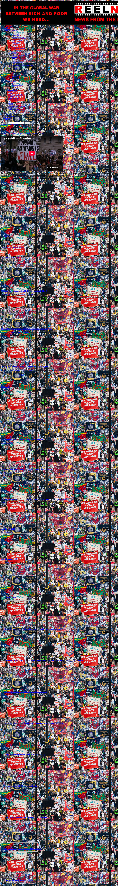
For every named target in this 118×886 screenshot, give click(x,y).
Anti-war (10, 93)
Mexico (14, 73)
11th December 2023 (7, 443)
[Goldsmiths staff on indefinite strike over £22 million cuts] (23, 685)
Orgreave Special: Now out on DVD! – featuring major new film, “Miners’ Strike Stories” (34, 499)
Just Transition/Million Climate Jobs (22, 65)
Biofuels (14, 58)
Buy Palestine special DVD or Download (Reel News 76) (22, 439)
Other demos (12, 111)
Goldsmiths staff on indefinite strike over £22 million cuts (25, 692)
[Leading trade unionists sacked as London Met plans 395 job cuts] (19, 361)
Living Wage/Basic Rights (19, 48)
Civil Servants (16, 35)
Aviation (14, 57)
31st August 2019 (6, 562)
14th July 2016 (5, 370)
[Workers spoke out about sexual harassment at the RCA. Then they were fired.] (23, 716)
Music (13, 83)
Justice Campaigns (13, 98)
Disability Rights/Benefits (15, 95)
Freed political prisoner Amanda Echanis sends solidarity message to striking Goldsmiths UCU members (43, 660)
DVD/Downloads (9, 114)
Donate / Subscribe (9, 116)
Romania (14, 76)
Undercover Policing (14, 109)
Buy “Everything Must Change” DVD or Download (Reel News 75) (26, 469)
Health (14, 47)
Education (15, 43)
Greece (14, 71)
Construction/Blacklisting (19, 38)
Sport (13, 86)
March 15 (7, 236)
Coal (13, 60)
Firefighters (15, 45)
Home (6, 27)
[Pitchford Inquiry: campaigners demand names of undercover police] (19, 323)
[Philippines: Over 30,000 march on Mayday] (23, 779)
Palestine (10, 103)
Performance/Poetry (17, 85)
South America (16, 78)
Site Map (7, 119)
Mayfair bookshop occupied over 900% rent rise (22, 849)
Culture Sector (16, 42)
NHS (9, 101)
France (14, 70)
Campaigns (7, 124)
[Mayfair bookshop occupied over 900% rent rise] (23, 842)
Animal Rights (12, 90)
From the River (10, 598)
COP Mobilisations (17, 62)
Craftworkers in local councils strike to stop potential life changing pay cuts (32, 629)
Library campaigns (13, 100)
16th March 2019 (6, 133)
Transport (14, 52)
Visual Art (15, 88)
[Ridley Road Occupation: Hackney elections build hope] (23, 748)
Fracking (14, 63)
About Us (7, 29)
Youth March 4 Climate (37, 133)
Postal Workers (16, 50)
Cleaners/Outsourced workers (20, 37)
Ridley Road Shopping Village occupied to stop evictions (25, 817)
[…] (6, 299)
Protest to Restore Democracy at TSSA (19, 880)
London (6, 235)
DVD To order (5, 387)
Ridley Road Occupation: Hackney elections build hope (25, 755)
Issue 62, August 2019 (9, 559)
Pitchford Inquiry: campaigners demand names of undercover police (26, 329)
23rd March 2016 (6, 332)
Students (10, 104)
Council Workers (17, 40)
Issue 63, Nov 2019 (8, 529)
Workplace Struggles (14, 34)
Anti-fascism (11, 91)
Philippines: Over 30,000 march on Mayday (21, 786)
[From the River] (23, 591)
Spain (13, 80)
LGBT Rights (12, 108)
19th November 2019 (7, 532)
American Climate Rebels (11, 30)
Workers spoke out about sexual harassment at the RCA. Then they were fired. (34, 723)
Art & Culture (12, 81)
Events (6, 113)
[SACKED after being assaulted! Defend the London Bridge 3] (19, 286)
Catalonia (14, 68)
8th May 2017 (5, 294)
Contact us (7, 118)
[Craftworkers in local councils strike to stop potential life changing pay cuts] (23, 622)
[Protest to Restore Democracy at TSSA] (23, 873)
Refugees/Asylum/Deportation (17, 106)
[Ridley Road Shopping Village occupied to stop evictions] (23, 810)
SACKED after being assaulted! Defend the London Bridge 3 (24, 291)
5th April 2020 (5, 502)
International (11, 67)
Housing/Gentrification (14, 96)
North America (16, 75)
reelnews (13, 133)
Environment (12, 53)
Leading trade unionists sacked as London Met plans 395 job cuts (25, 367)
